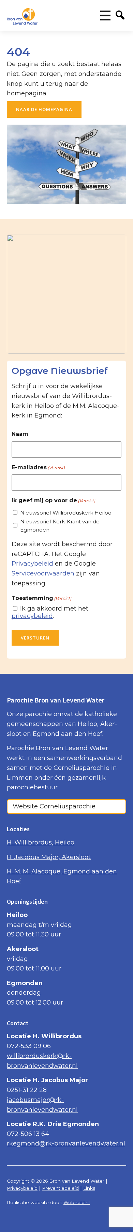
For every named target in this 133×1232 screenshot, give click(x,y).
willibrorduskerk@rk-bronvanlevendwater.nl (42, 1061)
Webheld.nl (76, 1202)
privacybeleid (32, 616)
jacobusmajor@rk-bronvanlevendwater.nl (42, 1104)
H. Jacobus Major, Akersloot (49, 857)
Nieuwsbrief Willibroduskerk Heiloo (66, 512)
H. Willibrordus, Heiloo (40, 842)
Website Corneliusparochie (54, 806)
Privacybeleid (32, 563)
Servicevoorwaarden (43, 573)
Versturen (35, 638)
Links (89, 1188)
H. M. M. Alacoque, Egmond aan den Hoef (62, 876)
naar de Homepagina (44, 109)
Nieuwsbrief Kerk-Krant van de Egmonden (60, 525)
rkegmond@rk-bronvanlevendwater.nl (66, 1143)
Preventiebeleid (60, 1188)
